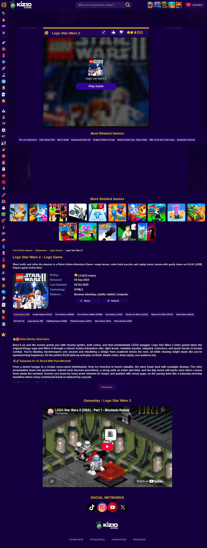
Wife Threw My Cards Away (162, 140)
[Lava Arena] (179, 5)
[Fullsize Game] (103, 32)
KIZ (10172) (19, 321)
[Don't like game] (121, 32)
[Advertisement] (107, 18)
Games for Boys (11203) (137, 314)
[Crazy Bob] (137, 212)
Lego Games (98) (21, 314)
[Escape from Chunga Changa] (164, 5)
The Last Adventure (28, 140)
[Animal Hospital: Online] (150, 5)
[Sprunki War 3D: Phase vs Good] (147, 232)
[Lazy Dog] (18, 212)
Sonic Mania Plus (47, 140)
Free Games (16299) (64, 314)
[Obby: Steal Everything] (68, 232)
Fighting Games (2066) (56, 321)
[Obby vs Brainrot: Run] (97, 212)
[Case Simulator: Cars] (157, 5)
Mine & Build (63, 140)
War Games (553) (103, 321)
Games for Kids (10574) (162, 314)
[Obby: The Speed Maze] (157, 212)
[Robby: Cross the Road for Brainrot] (88, 232)
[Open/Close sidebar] (4, 5)
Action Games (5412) (42, 314)
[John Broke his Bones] (127, 232)
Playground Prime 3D (81, 140)
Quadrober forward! (186, 140)
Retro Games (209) (123, 321)
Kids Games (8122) (185, 314)
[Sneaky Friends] (117, 212)
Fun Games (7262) (114, 314)
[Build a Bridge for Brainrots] (172, 5)
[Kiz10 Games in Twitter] (123, 507)
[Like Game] (113, 32)
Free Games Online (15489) (89, 314)
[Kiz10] (26, 5)
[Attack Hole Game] (176, 212)
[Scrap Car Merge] (196, 212)
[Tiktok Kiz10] (92, 507)
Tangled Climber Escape (104, 140)
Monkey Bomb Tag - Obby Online (132, 140)
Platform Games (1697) (81, 321)
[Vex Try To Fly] (107, 232)
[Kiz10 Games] (107, 525)
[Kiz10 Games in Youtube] (112, 507)
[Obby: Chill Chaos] (58, 212)
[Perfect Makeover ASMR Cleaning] (38, 212)
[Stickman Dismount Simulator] (78, 212)
